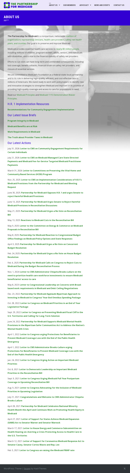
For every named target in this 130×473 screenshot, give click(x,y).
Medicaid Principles (26, 94)
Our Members (69, 5)
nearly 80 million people (67, 49)
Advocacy (84, 5)
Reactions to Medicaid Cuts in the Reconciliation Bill (47, 220)
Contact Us (119, 5)
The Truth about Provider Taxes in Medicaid (30, 137)
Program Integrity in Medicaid (23, 120)
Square (27, 468)
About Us (53, 5)
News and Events (102, 5)
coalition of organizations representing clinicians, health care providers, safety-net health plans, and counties (45, 40)
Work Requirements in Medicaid (24, 131)
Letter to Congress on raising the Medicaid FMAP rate (47, 450)
